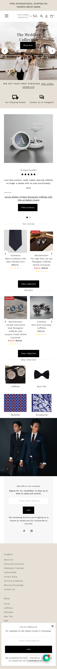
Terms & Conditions (13, 581)
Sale (6, 620)
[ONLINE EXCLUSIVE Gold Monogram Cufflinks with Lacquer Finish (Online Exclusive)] (15, 307)
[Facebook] (24, 531)
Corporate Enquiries (14, 564)
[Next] (52, 51)
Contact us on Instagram (42, 102)
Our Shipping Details (15, 102)
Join (28, 510)
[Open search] (41, 16)
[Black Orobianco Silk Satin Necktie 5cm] (15, 241)
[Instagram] (31, 531)
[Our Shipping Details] (15, 98)
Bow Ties (8, 616)
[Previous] (4, 51)
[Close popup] (52, 626)
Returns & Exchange (13, 585)
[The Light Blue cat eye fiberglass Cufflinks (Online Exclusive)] (41, 241)
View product (27, 207)
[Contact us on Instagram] (41, 98)
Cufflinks (8, 608)
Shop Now (28, 45)
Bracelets (8, 612)
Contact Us (9, 589)
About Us (8, 559)
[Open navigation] (6, 16)
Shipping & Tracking (13, 568)
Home (7, 604)
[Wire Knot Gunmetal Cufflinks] (41, 307)
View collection (28, 284)
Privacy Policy (10, 576)
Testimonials (10, 572)
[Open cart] (51, 16)
